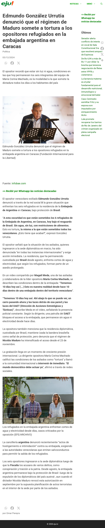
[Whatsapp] (6, 63)
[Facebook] (12, 63)
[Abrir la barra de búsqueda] (101, 4)
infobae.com (19, 183)
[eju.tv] (8, 4)
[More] (102, 60)
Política (6, 51)
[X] (19, 63)
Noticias (74, 4)
